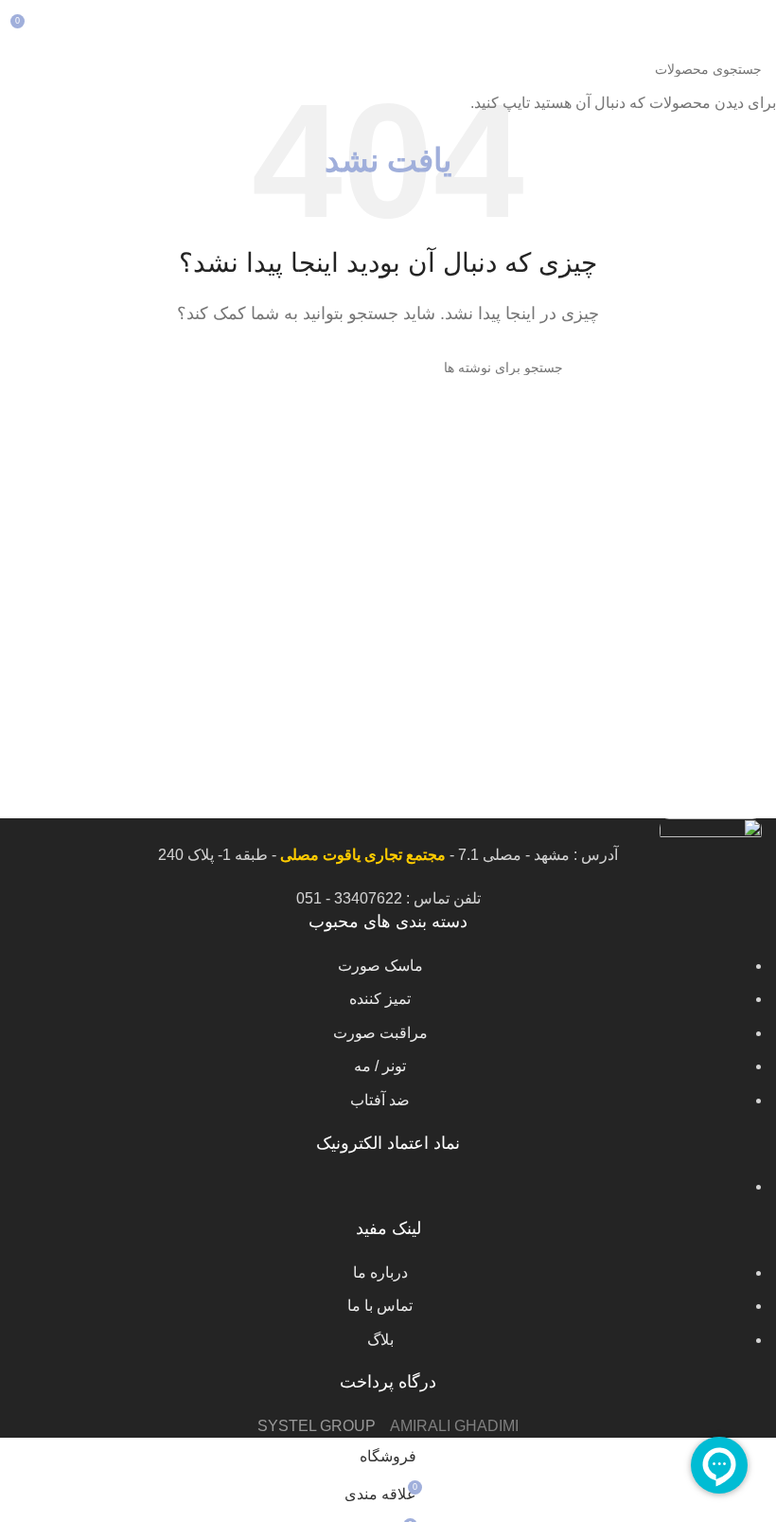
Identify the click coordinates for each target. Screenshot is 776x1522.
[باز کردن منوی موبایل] (754, 28)
